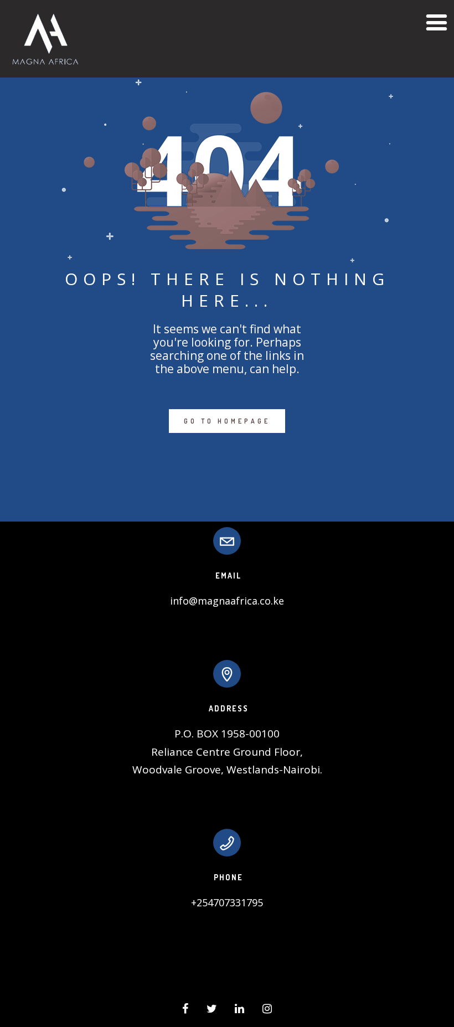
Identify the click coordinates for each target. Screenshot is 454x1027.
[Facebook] (185, 1010)
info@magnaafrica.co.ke (227, 600)
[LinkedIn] (239, 1010)
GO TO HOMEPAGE (227, 421)
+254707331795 (227, 902)
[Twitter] (212, 1010)
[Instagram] (267, 1010)
